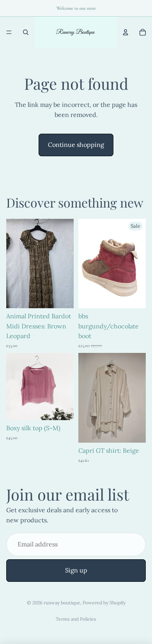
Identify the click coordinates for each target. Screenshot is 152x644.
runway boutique (62, 603)
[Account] (125, 32)
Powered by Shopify (104, 603)
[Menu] (9, 32)
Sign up (76, 570)
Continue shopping (76, 144)
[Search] (25, 32)
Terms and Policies (76, 619)
